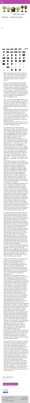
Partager (6, 392)
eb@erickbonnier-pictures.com (10, 384)
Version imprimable (9, 397)
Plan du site (5, 399)
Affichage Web (23, 399)
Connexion (24, 397)
